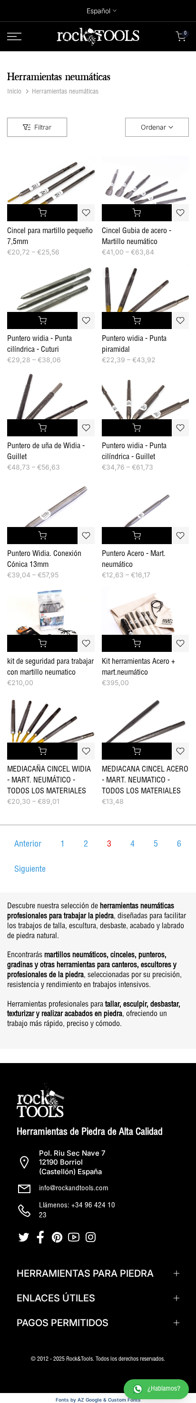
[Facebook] (41, 1237)
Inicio (14, 92)
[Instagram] (91, 1237)
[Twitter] (25, 1237)
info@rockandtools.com (73, 1188)
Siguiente (30, 870)
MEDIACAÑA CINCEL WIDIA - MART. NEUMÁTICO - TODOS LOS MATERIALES (49, 781)
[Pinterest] (58, 1237)
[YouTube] (75, 1237)
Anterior (27, 844)
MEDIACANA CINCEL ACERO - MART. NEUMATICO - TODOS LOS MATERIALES (145, 781)
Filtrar (42, 127)
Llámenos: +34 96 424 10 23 (77, 1210)
